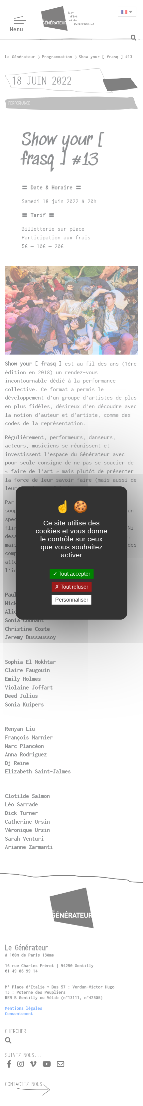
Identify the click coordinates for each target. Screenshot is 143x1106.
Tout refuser (73, 587)
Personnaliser (71, 600)
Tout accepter (73, 573)
